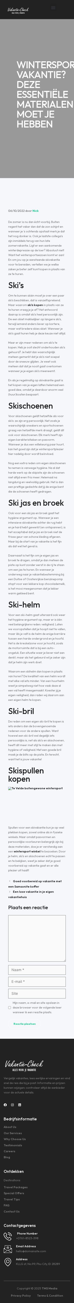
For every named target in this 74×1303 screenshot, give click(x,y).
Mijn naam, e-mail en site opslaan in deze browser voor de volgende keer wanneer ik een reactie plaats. (37, 1007)
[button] (53, 7)
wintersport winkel (27, 851)
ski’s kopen (35, 305)
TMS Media (49, 1288)
